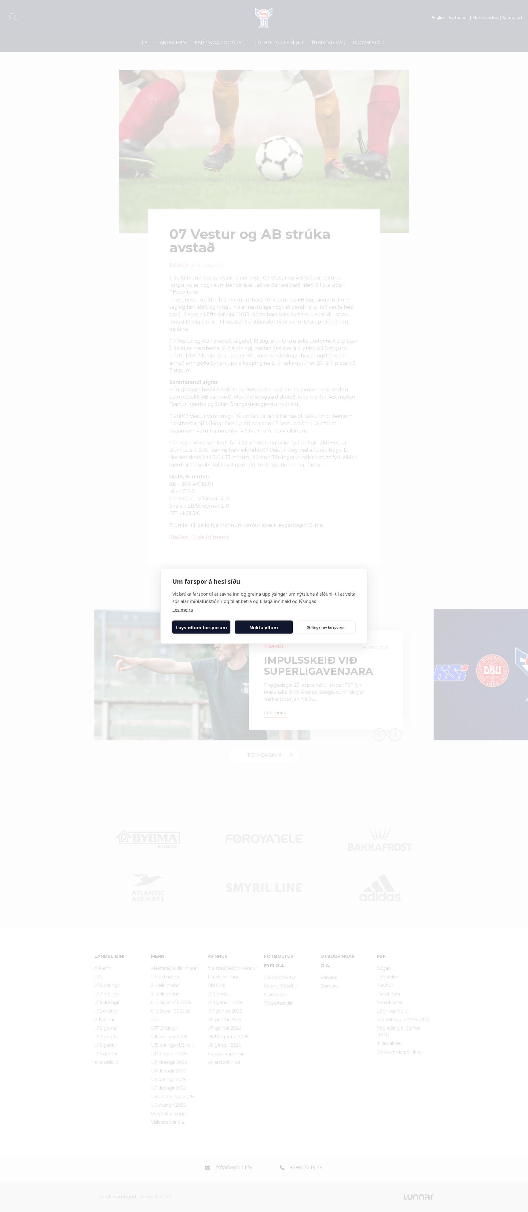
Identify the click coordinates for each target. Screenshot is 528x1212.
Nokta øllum (263, 627)
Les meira (182, 610)
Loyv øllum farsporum (201, 627)
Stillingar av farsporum (326, 627)
